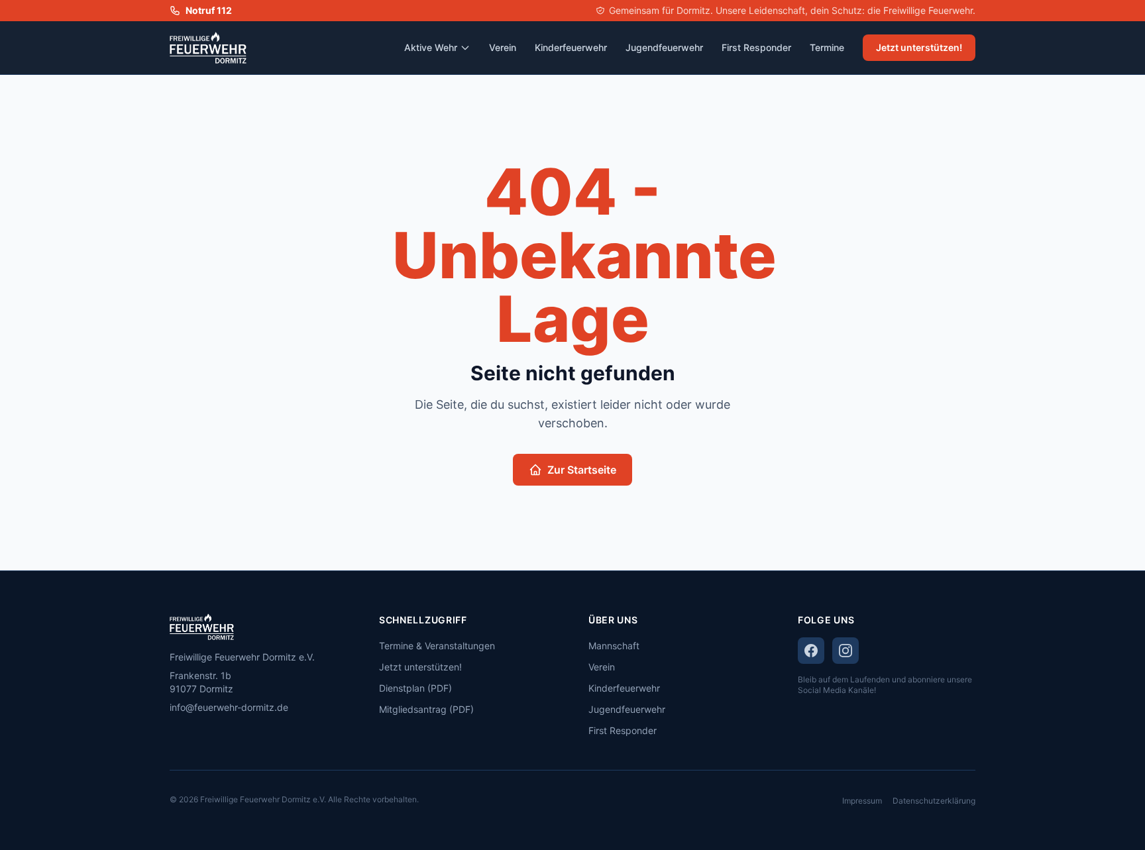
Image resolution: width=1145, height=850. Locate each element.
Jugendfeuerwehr (664, 47)
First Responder (756, 47)
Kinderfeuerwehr (571, 47)
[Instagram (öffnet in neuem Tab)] (845, 650)
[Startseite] (258, 626)
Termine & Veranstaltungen (437, 645)
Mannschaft (613, 645)
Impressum (862, 801)
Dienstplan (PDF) (415, 688)
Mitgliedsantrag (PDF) (426, 709)
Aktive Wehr (430, 47)
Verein (502, 47)
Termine (827, 47)
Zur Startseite (581, 469)
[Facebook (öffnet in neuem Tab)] (811, 650)
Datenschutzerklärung (934, 801)
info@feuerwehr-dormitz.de (229, 707)
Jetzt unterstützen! (919, 47)
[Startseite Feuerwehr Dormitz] (208, 48)
